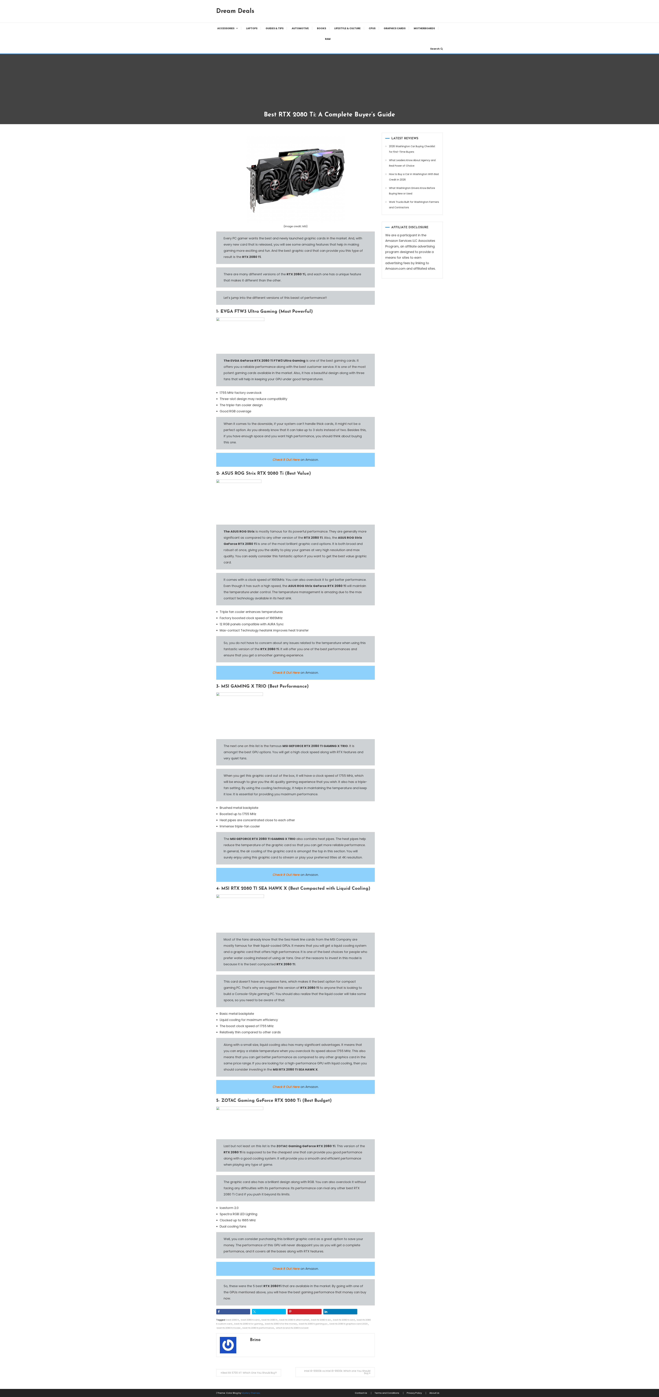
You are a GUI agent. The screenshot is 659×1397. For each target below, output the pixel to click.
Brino (255, 1340)
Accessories (225, 28)
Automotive (300, 28)
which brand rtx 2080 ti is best (292, 1328)
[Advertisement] (329, 85)
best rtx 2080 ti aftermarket (294, 1319)
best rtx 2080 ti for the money (281, 1323)
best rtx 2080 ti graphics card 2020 (349, 1323)
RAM (328, 39)
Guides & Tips (275, 28)
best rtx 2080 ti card (344, 1319)
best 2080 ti (232, 1319)
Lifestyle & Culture (347, 28)
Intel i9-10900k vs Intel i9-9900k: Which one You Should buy (337, 1372)
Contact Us (361, 1393)
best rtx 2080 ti (269, 1319)
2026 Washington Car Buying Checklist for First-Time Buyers (412, 149)
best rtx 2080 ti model (228, 1328)
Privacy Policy (414, 1393)
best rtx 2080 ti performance (258, 1328)
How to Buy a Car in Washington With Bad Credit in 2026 (414, 176)
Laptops (251, 28)
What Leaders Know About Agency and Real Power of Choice (412, 163)
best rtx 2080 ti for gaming (248, 1323)
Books (321, 28)
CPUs (372, 28)
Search (435, 48)
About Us (434, 1393)
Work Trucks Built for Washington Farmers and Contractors (414, 204)
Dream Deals (235, 11)
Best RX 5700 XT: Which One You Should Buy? (249, 1373)
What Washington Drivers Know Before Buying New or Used (412, 190)
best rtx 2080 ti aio (321, 1319)
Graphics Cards (395, 28)
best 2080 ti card (250, 1319)
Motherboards (424, 28)
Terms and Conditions (387, 1393)
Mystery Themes (251, 1393)
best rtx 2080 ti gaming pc (313, 1323)
